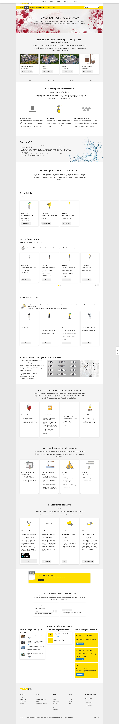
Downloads (32, 7)
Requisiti (44, 1)
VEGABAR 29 (25, 477)
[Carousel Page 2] (60, 285)
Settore (26, 7)
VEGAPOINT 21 (46, 477)
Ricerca (37, 705)
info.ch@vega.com (89, 704)
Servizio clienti (56, 701)
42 (94, 417)
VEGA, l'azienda (72, 697)
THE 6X (54, 7)
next (98, 285)
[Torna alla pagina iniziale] (26, 689)
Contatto (75, 1)
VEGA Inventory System (88, 561)
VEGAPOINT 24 (66, 483)
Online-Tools (66, 1)
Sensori (51, 1)
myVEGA (64, 561)
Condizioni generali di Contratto (33, 717)
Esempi (58, 1)
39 (69, 476)
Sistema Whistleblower (68, 717)
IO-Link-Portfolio (46, 561)
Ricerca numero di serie (41, 699)
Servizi (54, 694)
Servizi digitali (23, 705)
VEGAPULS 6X (31, 417)
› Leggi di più (29, 638)
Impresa (48, 7)
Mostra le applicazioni (27, 71)
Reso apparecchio (56, 697)
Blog (70, 705)
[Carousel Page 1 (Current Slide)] (59, 285)
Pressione (22, 703)
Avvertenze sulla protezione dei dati (54, 717)
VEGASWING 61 (46, 426)
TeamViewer (55, 709)
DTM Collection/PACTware (41, 703)
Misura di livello (23, 699)
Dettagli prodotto (26, 223)
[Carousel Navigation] (97, 285)
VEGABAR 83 (52, 418)
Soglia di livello (23, 701)
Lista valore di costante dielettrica (57, 706)
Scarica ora (41, 580)
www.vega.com (88, 705)
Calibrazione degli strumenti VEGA (29, 560)
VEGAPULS (92, 417)
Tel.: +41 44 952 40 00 (89, 702)
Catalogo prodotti (23, 697)
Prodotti (21, 7)
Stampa (70, 703)
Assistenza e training (40, 7)
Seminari (54, 699)
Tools (37, 694)
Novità (70, 701)
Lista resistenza (56, 703)
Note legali (43, 717)
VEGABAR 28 (50, 480)
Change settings (80, 643)
